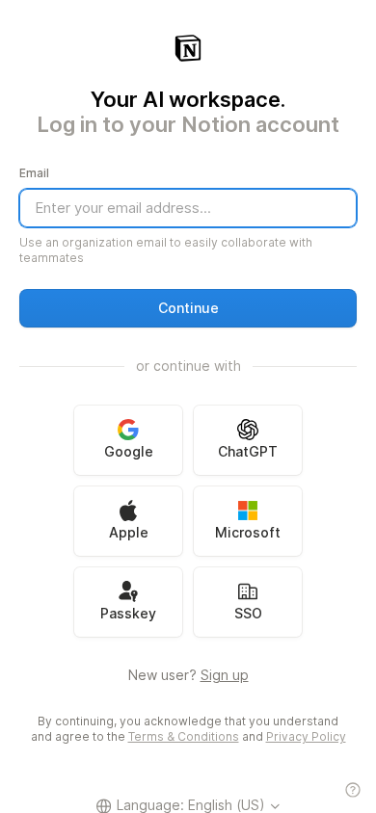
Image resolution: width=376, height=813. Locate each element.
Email (34, 173)
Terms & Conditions (183, 736)
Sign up (225, 675)
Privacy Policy (306, 736)
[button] (188, 308)
